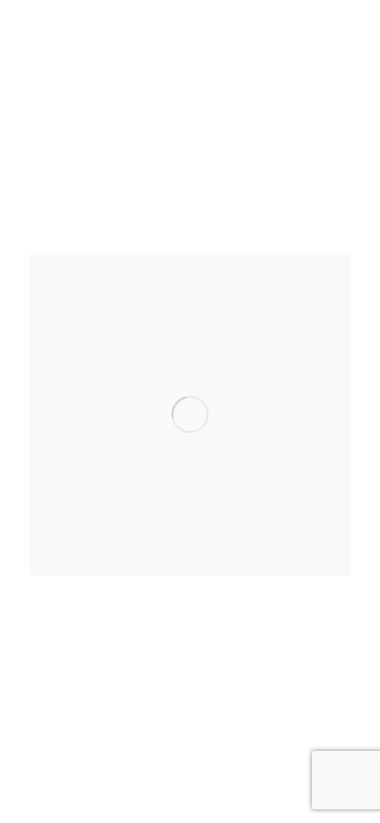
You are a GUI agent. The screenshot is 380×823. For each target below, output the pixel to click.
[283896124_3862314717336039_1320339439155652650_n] (190, 414)
